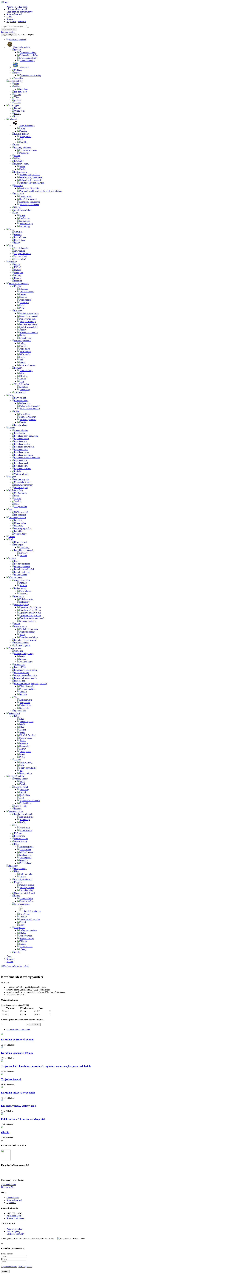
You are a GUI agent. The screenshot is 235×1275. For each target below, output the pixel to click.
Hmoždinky (25, 914)
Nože (16, 83)
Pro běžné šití (20, 515)
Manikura (24, 89)
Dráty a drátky (20, 868)
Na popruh (18, 272)
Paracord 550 (20, 667)
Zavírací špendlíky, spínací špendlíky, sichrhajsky (41, 191)
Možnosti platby (13, 1231)
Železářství (13, 866)
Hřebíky (17, 50)
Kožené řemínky (21, 400)
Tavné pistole (25, 751)
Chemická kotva (21, 430)
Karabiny (13, 262)
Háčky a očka (25, 136)
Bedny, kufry (25, 591)
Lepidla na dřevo (21, 438)
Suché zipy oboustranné (30, 202)
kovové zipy (25, 221)
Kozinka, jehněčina (28, 419)
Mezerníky (24, 302)
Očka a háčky (20, 523)
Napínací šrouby (27, 938)
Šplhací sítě (24, 708)
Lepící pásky (19, 433)
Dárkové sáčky (26, 370)
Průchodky (19, 161)
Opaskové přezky (21, 604)
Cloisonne (24, 289)
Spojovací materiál (22, 904)
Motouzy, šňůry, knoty (23, 653)
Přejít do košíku (8, 32)
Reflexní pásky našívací (30, 174)
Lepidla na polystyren (23, 455)
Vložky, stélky (20, 534)
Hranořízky (24, 789)
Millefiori (24, 387)
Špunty (17, 243)
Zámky (17, 952)
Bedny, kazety (20, 588)
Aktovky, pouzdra (22, 580)
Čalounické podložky (29, 55)
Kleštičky (24, 376)
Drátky (23, 343)
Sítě (15, 697)
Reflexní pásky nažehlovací (31, 177)
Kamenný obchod (14, 14)
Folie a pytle (14, 105)
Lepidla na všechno (22, 468)
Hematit (23, 294)
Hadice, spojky (26, 762)
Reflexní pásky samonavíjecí (32, 183)
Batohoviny (25, 819)
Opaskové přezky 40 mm (30, 613)
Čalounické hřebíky (28, 52)
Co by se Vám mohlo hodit (18, 1029)
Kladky (23, 933)
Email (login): (7, 1254)
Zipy (16, 213)
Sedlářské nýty (20, 806)
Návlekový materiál (22, 340)
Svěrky (23, 749)
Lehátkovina (24, 67)
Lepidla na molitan (22, 444)
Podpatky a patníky (22, 528)
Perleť (22, 305)
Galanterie (13, 119)
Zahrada (17, 760)
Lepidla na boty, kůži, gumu (26, 436)
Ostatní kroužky (26, 890)
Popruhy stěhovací (22, 572)
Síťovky (23, 691)
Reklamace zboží (14, 1216)
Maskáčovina (25, 855)
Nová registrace (25, 1266)
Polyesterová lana (21, 672)
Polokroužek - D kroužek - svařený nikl (23, 1119)
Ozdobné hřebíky (27, 60)
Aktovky (23, 583)
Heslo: (4, 1259)
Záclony (17, 100)
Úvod (9, 957)
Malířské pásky (20, 493)
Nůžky (17, 86)
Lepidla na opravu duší (24, 447)
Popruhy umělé (20, 574)
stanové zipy (25, 226)
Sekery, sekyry (26, 773)
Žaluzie (17, 102)
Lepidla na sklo (20, 460)
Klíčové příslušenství (23, 879)
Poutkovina (24, 153)
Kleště (22, 724)
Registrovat (11, 21)
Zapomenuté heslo (9, 1266)
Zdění (22, 757)
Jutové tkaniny (26, 830)
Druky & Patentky (27, 125)
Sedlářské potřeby (16, 776)
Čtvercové (24, 553)
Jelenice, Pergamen (28, 417)
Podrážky (18, 531)
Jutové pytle (25, 828)
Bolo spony (19, 596)
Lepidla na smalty (21, 463)
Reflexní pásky (20, 172)
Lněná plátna (25, 849)
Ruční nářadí (14, 713)
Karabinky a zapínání (29, 316)
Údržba (17, 207)
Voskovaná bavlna (27, 365)
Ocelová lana (19, 664)
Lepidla (23, 379)
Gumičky (18, 232)
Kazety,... (24, 594)
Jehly (11, 245)
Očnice (23, 944)
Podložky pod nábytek (23, 550)
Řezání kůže (25, 795)
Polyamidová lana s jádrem (25, 670)
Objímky (23, 941)
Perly (22, 308)
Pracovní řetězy (26, 901)
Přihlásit (22, 21)
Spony (22, 634)
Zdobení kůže (25, 803)
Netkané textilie (21, 838)
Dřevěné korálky (27, 291)
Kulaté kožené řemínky (30, 406)
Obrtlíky (17, 275)
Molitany (18, 70)
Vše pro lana (19, 927)
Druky (22, 128)
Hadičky (17, 234)
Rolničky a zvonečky (29, 332)
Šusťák (23, 822)
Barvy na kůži (20, 398)
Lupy (22, 381)
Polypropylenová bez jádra (25, 675)
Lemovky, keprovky (28, 150)
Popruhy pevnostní (22, 566)
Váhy (16, 97)
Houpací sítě (25, 702)
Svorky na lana (26, 946)
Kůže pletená (25, 351)
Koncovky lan (26, 936)
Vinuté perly (25, 389)
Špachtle (17, 501)
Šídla (22, 798)
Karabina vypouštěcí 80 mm (17, 1052)
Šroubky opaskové (28, 621)
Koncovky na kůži (27, 319)
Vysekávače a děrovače (30, 800)
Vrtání (22, 754)
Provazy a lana (15, 648)
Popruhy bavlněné (22, 564)
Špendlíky (18, 78)
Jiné (21, 139)
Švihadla (23, 694)
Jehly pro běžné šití (22, 253)
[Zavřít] (2, 1243)
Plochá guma (19, 240)
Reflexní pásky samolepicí (31, 180)
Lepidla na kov (20, 441)
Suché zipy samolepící (29, 204)
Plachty (17, 113)
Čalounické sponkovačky (30, 75)
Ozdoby (23, 784)
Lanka (22, 357)
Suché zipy (19, 194)
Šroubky (17, 809)
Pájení (22, 732)
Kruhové (23, 555)
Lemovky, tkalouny (22, 147)
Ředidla (17, 471)
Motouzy (23, 659)
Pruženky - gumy (21, 164)
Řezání (23, 740)
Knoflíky (23, 142)
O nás (9, 17)
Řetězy (17, 896)
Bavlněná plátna (26, 847)
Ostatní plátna (25, 857)
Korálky (17, 286)
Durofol (17, 108)
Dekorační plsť (20, 542)
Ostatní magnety (21, 487)
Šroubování (25, 746)
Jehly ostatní (19, 251)
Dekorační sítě (26, 700)
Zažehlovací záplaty (22, 210)
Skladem (10, 1045)
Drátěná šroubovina (32, 911)
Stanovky (24, 860)
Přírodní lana (19, 681)
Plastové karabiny (27, 632)
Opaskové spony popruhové (32, 618)
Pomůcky (18, 368)
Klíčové (17, 267)
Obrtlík (5, 1132)
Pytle (16, 116)
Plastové (17, 278)
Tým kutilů (11, 1202)
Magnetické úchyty (22, 482)
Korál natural (25, 300)
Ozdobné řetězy (26, 898)
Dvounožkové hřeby (28, 58)
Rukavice (24, 743)
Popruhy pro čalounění (24, 569)
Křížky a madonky (28, 321)
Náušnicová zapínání (29, 327)
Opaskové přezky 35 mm (30, 610)
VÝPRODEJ (20, 392)
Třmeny (23, 949)
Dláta (22, 719)
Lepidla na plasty (21, 452)
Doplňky (18, 520)
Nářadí (17, 73)
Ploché (22, 169)
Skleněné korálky (21, 384)
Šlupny (23, 335)
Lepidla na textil (21, 466)
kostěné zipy (25, 218)
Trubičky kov (25, 338)
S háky (23, 877)
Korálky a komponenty (19, 283)
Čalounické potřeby (21, 47)
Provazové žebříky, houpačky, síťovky (30, 683)
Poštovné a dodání (14, 1229)
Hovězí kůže (25, 414)
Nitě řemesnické (21, 512)
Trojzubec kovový (11, 1079)
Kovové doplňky (21, 134)
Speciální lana (20, 711)
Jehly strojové (20, 259)
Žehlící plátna (25, 863)
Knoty (17, 561)
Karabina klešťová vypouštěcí (18, 1092)
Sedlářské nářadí (21, 787)
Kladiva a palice (26, 721)
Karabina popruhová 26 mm (17, 1039)
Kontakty (11, 19)
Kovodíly (18, 311)
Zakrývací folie (20, 506)
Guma (11, 229)
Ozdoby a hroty (21, 779)
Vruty (22, 925)
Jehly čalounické (21, 248)
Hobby (17, 264)
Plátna (16, 844)
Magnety (12, 477)
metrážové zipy (26, 223)
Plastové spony (20, 626)
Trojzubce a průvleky (29, 637)
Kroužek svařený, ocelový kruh (18, 1105)
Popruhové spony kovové (25, 640)
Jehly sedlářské (20, 256)
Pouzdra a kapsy (21, 425)
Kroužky (18, 882)
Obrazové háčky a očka (30, 919)
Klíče (22, 727)
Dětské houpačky (27, 686)
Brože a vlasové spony (29, 313)
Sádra (16, 496)
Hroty (22, 781)
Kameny (23, 297)
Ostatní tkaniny (20, 841)
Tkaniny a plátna (16, 811)
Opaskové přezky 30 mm (30, 607)
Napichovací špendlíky (29, 188)
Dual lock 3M (26, 196)
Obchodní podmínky (15, 1234)
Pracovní (18, 281)
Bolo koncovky (26, 599)
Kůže (11, 395)
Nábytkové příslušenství (24, 893)
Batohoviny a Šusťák (23, 814)
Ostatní (12, 536)
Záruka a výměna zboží (17, 9)
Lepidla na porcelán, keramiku (27, 457)
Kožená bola (25, 403)
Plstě (11, 539)
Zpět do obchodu (8, 1184)
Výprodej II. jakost (22, 645)
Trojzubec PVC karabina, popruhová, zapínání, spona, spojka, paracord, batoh (46, 1066)
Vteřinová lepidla (21, 474)
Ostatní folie (19, 111)
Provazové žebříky (28, 689)
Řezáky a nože (26, 738)
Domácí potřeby (16, 81)
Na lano (17, 270)
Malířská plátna (26, 852)
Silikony (17, 498)
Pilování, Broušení (27, 735)
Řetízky (23, 330)
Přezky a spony (15, 577)
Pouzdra (23, 585)
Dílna (16, 716)
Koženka (18, 833)
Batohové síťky (26, 817)
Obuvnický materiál (17, 517)
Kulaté (22, 166)
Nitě (21, 360)
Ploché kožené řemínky (30, 408)
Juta (16, 825)
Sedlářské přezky (21, 643)
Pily (21, 770)
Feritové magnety (21, 479)
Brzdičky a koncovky (29, 629)
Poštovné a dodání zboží (17, 7)
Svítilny (17, 94)
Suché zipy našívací (28, 199)
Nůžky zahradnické (28, 768)
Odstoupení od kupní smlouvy (20, 12)
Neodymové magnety (23, 485)
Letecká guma (20, 237)
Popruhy (12, 558)
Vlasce (22, 362)
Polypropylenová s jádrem (25, 678)
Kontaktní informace (15, 1218)
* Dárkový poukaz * (17, 40)
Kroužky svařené (27, 887)
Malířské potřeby (16, 490)
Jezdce (22, 215)
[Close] (2, 1140)
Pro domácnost (20, 92)
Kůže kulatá (25, 349)
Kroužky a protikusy (28, 324)
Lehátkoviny (19, 836)
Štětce (16, 504)
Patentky (23, 131)
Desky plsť (19, 545)
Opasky (23, 422)
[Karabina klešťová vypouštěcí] (15, 966)
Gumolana (18, 651)
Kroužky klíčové (27, 885)
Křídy (16, 145)
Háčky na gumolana (28, 930)
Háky (16, 871)
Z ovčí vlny (25, 547)
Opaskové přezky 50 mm (30, 615)
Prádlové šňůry (26, 662)
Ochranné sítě (25, 705)
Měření (17, 155)
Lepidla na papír (21, 449)
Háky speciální (26, 874)
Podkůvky (18, 526)
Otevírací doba (13, 1197)
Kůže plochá (25, 354)
